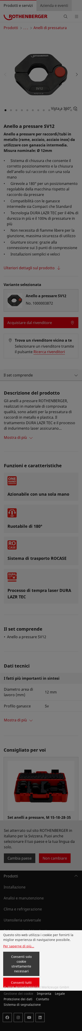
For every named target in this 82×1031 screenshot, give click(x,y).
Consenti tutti (21, 982)
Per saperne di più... (18, 946)
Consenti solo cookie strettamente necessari (21, 963)
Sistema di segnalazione (22, 1004)
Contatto (42, 999)
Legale (60, 993)
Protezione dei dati (18, 999)
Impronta (44, 993)
